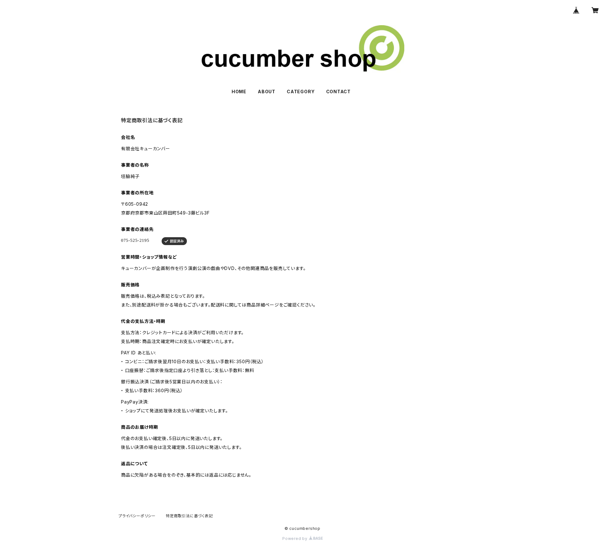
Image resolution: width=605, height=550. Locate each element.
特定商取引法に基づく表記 (189, 515)
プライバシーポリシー (137, 515)
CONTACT (338, 91)
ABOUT (266, 91)
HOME (239, 91)
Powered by (295, 538)
